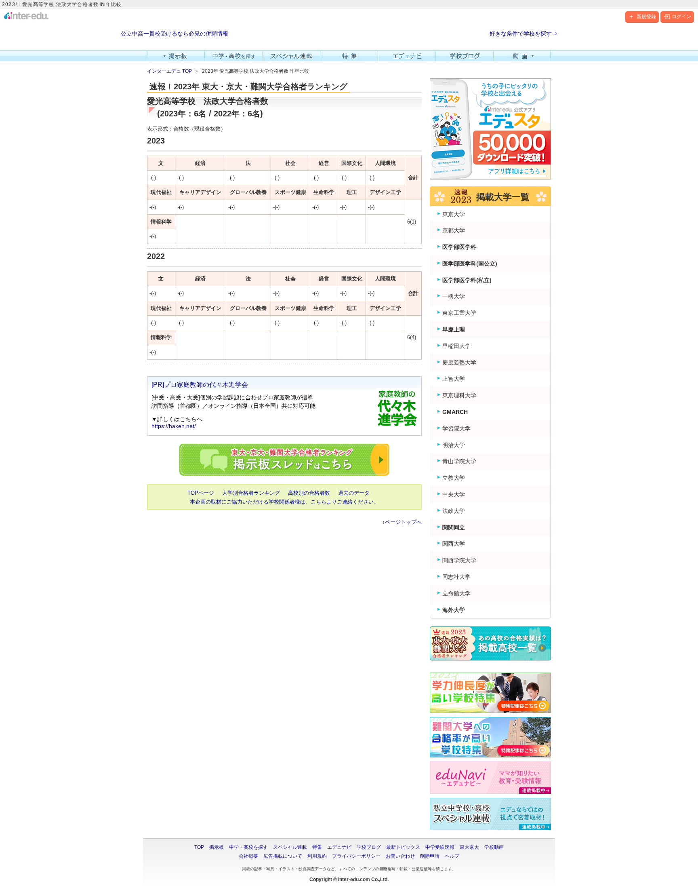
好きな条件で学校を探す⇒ (523, 34)
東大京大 (469, 847)
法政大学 (453, 511)
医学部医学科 (459, 247)
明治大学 (453, 445)
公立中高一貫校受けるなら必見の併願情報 (174, 34)
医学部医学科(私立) (467, 280)
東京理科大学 (459, 395)
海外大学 (453, 610)
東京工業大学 (459, 313)
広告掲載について (282, 856)
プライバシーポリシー (356, 856)
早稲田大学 (456, 346)
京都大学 (453, 230)
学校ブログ (465, 56)
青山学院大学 (459, 461)
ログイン (681, 16)
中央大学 (453, 494)
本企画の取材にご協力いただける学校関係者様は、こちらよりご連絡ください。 (284, 502)
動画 (522, 56)
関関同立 (453, 527)
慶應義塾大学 (459, 362)
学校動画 (494, 847)
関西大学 (453, 543)
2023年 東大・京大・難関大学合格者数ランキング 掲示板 (284, 460)
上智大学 (453, 378)
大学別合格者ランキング (251, 493)
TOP (199, 847)
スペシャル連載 (291, 56)
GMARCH (455, 412)
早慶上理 (453, 329)
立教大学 (453, 478)
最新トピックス (403, 847)
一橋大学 (453, 296)
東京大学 (453, 214)
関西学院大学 (459, 560)
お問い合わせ (400, 856)
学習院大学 (456, 428)
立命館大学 (456, 593)
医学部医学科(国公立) (469, 263)
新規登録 (646, 16)
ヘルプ (452, 856)
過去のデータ (354, 493)
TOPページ (200, 493)
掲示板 (176, 56)
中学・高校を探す (234, 56)
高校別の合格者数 (309, 493)
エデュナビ (407, 56)
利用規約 (317, 856)
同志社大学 (456, 577)
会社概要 (248, 856)
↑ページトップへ (402, 522)
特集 (349, 56)
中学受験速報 (439, 847)
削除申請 (429, 856)
